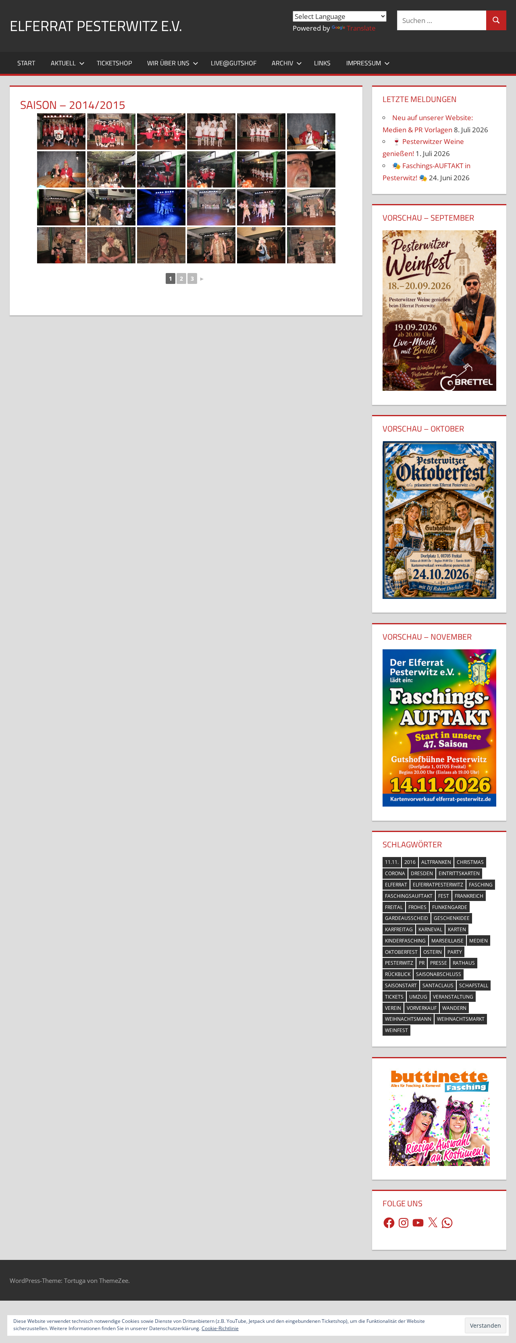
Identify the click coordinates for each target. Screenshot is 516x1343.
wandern (454, 1008)
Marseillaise (447, 940)
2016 (410, 862)
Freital (394, 907)
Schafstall (473, 985)
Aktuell (63, 63)
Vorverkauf (422, 1008)
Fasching (481, 884)
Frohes (417, 907)
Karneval (430, 929)
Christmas (470, 862)
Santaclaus (438, 985)
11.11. (392, 862)
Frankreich (469, 896)
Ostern (432, 952)
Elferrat (396, 884)
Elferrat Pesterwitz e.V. (96, 26)
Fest (443, 896)
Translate (361, 28)
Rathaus (464, 962)
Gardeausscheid (406, 918)
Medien (478, 940)
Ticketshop (114, 63)
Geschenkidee (452, 918)
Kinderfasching (405, 940)
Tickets (394, 996)
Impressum (363, 63)
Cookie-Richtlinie (220, 1328)
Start (26, 63)
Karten (457, 929)
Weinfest (396, 1030)
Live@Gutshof (233, 63)
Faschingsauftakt (409, 896)
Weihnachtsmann (408, 1019)
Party (454, 952)
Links (322, 63)
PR (421, 962)
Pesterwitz (399, 962)
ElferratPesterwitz (438, 884)
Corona (395, 873)
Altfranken (436, 862)
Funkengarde (449, 907)
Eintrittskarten (459, 873)
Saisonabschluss (438, 974)
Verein (393, 1008)
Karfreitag (399, 929)
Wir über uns (168, 63)
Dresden (422, 873)
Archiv (282, 63)
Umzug (418, 996)
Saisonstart (401, 985)
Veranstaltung (453, 996)
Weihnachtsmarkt (461, 1019)
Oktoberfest (401, 952)
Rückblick (397, 974)
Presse (438, 962)
